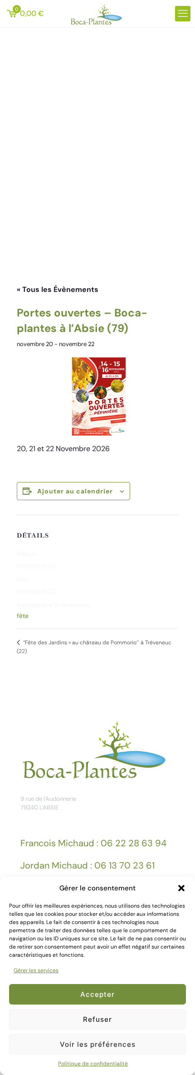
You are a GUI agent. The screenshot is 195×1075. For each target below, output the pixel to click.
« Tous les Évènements (57, 289)
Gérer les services (36, 970)
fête (23, 616)
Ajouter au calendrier (75, 491)
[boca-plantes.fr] (97, 13)
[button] (181, 888)
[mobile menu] (182, 13)
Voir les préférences (98, 1044)
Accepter (97, 994)
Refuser (97, 1019)
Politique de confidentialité (93, 1063)
